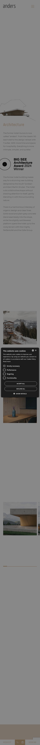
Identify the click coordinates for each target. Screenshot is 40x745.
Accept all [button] (21, 383)
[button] (20, 393)
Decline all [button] (20, 389)
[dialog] (20, 372)
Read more (7, 361)
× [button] (35, 350)
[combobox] (33, 350)
